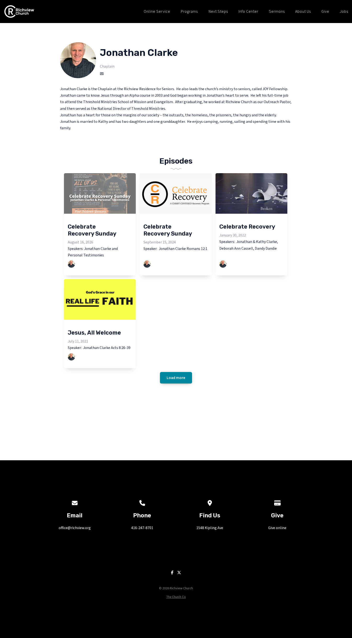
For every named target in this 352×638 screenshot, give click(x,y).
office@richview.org (75, 528)
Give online (277, 528)
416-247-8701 (142, 528)
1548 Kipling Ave (209, 528)
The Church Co (176, 597)
